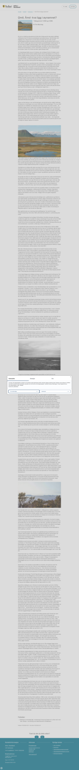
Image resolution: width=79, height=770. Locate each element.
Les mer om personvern (13, 386)
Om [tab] (53, 378)
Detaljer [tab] (32, 378)
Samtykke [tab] (12, 378)
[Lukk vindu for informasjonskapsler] (70, 376)
